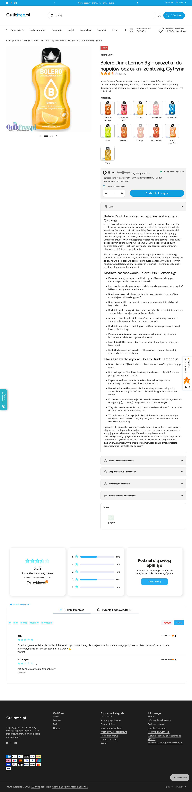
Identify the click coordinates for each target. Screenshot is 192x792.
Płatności (152, 716)
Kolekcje (26, 40)
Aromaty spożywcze (110, 720)
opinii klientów (37, 573)
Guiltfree (35, 786)
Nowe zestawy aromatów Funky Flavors (96, 3)
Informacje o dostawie (159, 720)
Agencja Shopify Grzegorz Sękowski (70, 786)
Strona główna (12, 40)
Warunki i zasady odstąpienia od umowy (164, 737)
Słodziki (104, 743)
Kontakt (57, 720)
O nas (56, 716)
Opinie (56, 728)
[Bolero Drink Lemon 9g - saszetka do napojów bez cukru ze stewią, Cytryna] (140, 108)
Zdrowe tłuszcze (108, 739)
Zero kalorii (106, 716)
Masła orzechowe (109, 735)
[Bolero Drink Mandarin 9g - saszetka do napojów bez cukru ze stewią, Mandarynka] (124, 131)
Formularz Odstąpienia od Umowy (165, 742)
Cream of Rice (107, 724)
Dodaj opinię (154, 582)
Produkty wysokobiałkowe (113, 731)
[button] (174, 15)
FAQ (55, 724)
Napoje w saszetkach (111, 728)
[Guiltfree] (18, 15)
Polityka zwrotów (156, 724)
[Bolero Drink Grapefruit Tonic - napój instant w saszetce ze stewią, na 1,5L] (124, 108)
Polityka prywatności (159, 731)
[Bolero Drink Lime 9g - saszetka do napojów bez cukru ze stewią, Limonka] (107, 131)
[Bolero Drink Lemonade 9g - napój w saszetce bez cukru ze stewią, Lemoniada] (172, 108)
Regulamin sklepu (157, 728)
